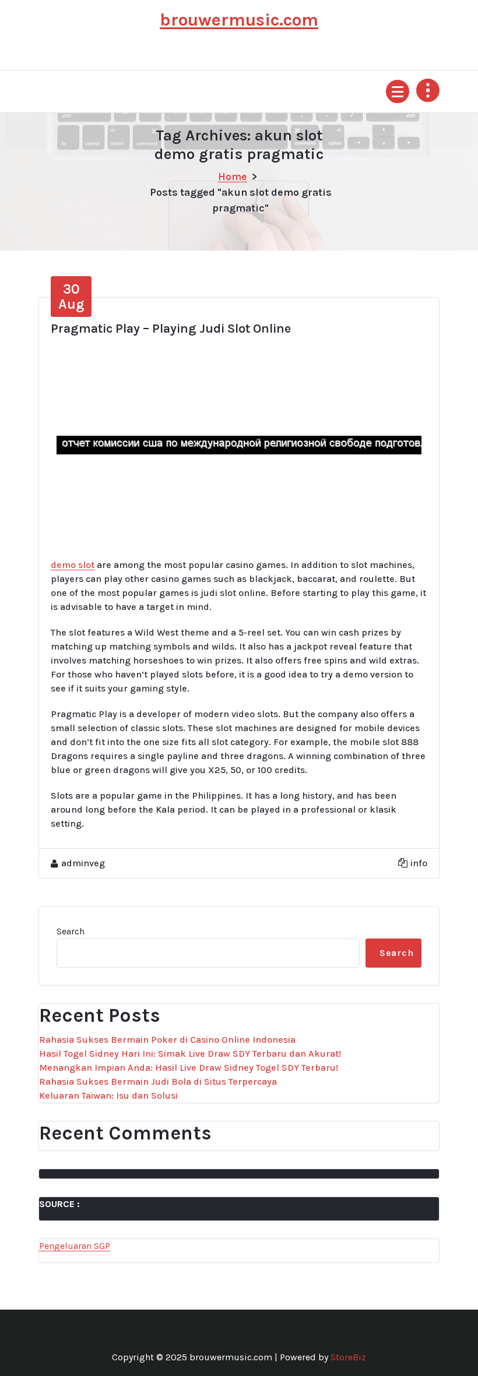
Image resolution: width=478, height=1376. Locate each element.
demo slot (72, 564)
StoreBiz (348, 1357)
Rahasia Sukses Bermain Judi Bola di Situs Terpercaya (158, 1081)
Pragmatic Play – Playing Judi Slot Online (171, 328)
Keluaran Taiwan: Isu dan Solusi (108, 1095)
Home (232, 176)
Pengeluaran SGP (74, 1245)
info (418, 863)
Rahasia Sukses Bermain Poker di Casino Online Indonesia (167, 1039)
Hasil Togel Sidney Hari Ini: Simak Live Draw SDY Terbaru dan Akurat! (190, 1053)
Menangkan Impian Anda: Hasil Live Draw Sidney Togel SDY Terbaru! (188, 1067)
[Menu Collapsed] (397, 91)
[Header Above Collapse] (428, 90)
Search (71, 931)
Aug (71, 296)
